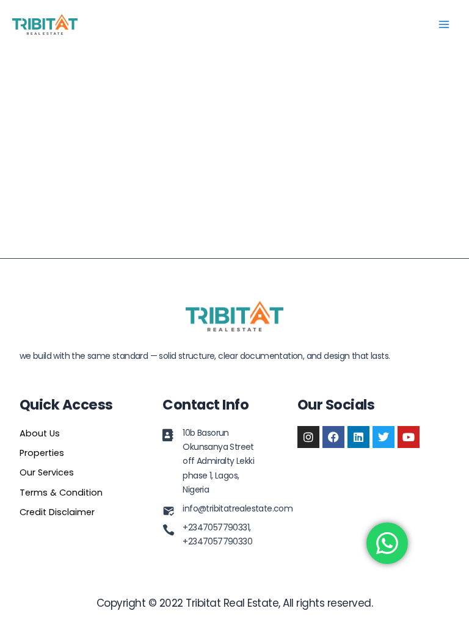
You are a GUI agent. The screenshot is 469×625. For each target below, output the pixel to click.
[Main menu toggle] (444, 24)
